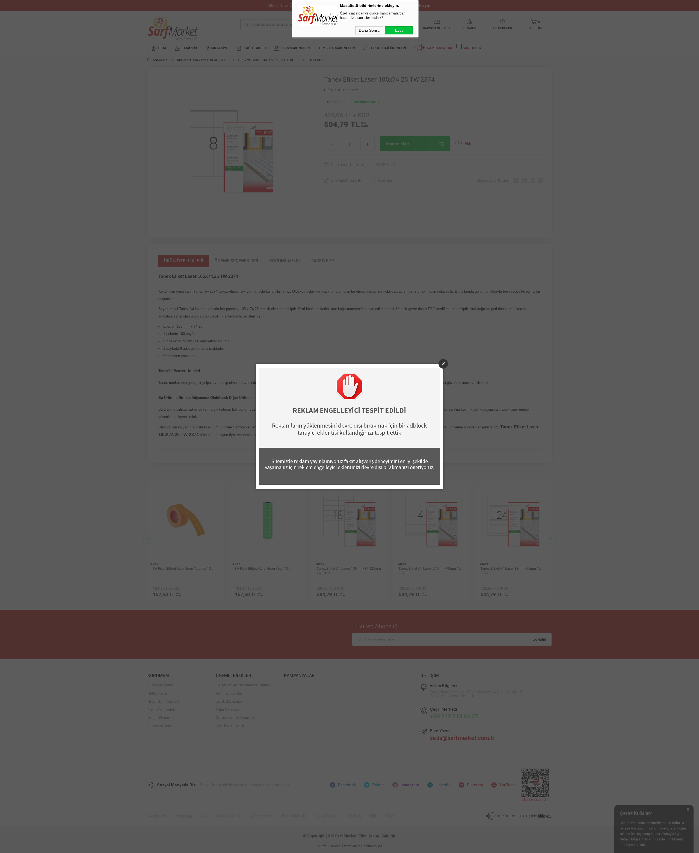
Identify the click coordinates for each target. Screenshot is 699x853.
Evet (399, 30)
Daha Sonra (369, 30)
